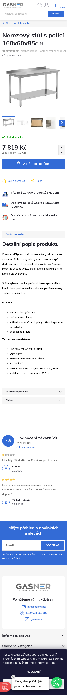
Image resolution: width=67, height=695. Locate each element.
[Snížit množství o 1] (61, 152)
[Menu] (62, 5)
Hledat (56, 13)
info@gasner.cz (36, 606)
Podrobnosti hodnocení (52, 51)
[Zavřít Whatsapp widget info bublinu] (13, 677)
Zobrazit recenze (25, 447)
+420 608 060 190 (36, 613)
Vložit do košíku (36, 164)
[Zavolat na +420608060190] (39, 5)
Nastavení (33, 672)
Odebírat (52, 545)
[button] (56, 682)
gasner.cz (36, 619)
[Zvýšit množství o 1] (61, 147)
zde (52, 663)
